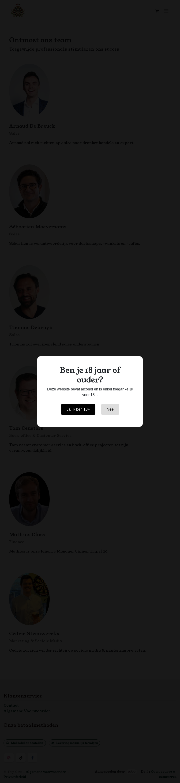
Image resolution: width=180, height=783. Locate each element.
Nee (110, 409)
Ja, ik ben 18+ (78, 409)
